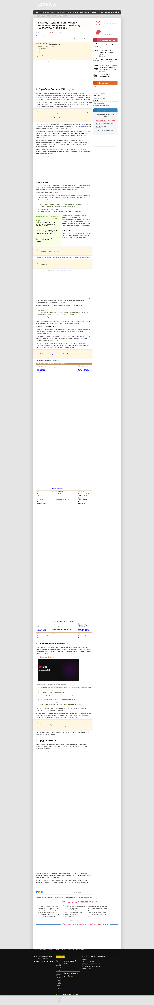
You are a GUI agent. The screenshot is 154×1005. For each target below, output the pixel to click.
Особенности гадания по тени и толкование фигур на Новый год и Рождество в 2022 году (108, 67)
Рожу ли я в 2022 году (57, 494)
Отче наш (78, 345)
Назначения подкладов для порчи (91, 963)
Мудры (43, 15)
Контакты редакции (87, 964)
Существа (100, 12)
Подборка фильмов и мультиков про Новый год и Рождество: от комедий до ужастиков (64, 354)
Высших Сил (86, 99)
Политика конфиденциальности (91, 966)
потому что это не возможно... (102, 105)
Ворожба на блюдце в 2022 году (46, 46)
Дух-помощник (81, 338)
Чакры (48, 15)
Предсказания (61, 15)
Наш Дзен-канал (86, 968)
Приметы (39, 12)
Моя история (109, 31)
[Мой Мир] (42, 892)
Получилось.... (97, 95)
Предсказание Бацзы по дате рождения (62, 629)
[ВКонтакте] (37, 892)
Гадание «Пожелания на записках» (84, 502)
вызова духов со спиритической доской (47, 99)
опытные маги (82, 126)
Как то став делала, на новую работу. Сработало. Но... (104, 90)
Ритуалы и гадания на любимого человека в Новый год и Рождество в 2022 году (73, 914)
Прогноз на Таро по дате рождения (42, 629)
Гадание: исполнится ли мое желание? (42, 502)
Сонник (54, 15)
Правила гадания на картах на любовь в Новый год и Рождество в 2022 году (49, 231)
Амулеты (75, 12)
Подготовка (42, 48)
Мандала (116, 12)
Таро (89, 12)
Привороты (108, 12)
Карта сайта (85, 959)
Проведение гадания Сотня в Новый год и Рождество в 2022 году (97, 914)
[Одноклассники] (39, 892)
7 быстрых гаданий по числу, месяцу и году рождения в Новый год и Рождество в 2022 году (49, 914)
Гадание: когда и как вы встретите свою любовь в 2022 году (49, 224)
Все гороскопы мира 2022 (58, 488)
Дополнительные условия (46, 53)
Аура (37, 15)
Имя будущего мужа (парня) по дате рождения (42, 370)
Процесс (41, 50)
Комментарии (64, 33)
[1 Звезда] (69, 892)
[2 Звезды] (70, 892)
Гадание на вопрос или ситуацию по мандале (84, 629)
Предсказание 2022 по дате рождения (84, 494)
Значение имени (65, 12)
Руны (94, 12)
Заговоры (46, 12)
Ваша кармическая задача (59, 636)
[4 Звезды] (71, 892)
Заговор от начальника (88, 961)
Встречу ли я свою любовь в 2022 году (83, 369)
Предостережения (42, 57)
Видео (57, 33)
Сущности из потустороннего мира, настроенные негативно (67, 133)
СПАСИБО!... (96, 100)
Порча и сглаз (82, 949)
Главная (38, 897)
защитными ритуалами (51, 151)
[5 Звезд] (72, 892)
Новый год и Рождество (40, 949)
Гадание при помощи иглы (44, 55)
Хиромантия (83, 12)
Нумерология (55, 12)
